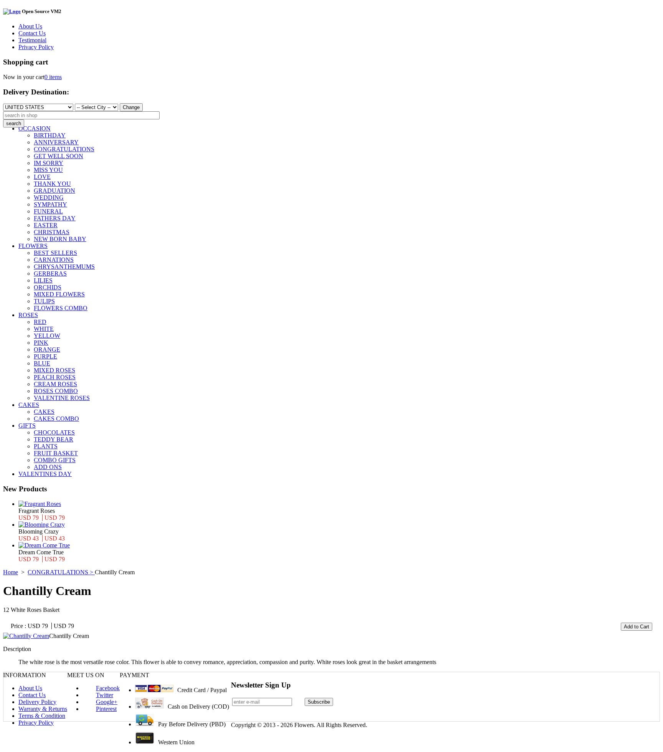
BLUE (42, 363)
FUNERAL (48, 211)
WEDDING (49, 197)
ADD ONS (48, 467)
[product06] (26, 636)
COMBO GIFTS (55, 460)
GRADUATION (54, 190)
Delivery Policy (37, 702)
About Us (30, 26)
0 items (53, 77)
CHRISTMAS (51, 232)
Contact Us (32, 33)
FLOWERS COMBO (60, 308)
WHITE (44, 329)
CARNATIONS (54, 259)
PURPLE (45, 356)
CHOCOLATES (54, 432)
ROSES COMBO (56, 391)
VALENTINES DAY (45, 474)
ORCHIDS (47, 287)
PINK (41, 342)
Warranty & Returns (42, 709)
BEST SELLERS (55, 253)
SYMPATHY (50, 204)
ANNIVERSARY (56, 142)
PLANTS (46, 446)
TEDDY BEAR (53, 439)
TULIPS (44, 301)
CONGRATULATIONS (64, 149)
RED (40, 322)
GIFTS (27, 425)
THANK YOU (52, 183)
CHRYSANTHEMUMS (64, 266)
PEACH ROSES (55, 377)
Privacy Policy (36, 47)
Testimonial (32, 40)
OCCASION (34, 128)
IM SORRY (48, 163)
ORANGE (47, 349)
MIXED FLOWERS (59, 294)
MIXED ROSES (54, 370)
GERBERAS (50, 273)
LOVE (42, 177)
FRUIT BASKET (56, 453)
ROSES (28, 315)
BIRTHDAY (50, 135)
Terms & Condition (41, 715)
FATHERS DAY (55, 218)
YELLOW (47, 335)
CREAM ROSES (55, 384)
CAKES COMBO (56, 418)
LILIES (43, 280)
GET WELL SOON (58, 156)
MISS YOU (48, 170)
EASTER (46, 225)
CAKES (28, 405)
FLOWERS (33, 246)
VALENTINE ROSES (62, 398)
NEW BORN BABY (60, 239)
